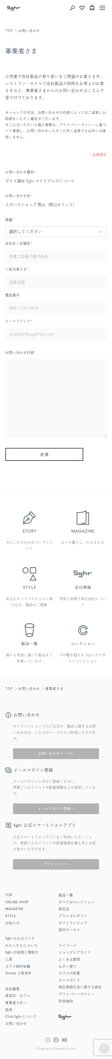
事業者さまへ (16, 1003)
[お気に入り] (82, 8)
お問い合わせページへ (56, 753)
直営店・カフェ (17, 996)
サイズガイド (69, 980)
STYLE (10, 916)
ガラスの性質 (69, 973)
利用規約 (66, 1001)
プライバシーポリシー (77, 994)
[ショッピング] (92, 8)
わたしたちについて (21, 945)
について (21, 1017)
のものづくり (20, 938)
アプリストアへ (56, 864)
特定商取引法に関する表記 (80, 987)
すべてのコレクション (77, 902)
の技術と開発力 (22, 952)
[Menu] (102, 8)
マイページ (68, 945)
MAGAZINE (14, 909)
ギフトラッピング (73, 923)
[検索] (72, 8)
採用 (9, 1010)
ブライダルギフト (73, 916)
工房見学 (18, 973)
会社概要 (12, 989)
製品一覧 (66, 895)
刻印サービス (69, 930)
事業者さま (54, 688)
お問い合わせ (29, 30)
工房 (9, 959)
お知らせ (12, 923)
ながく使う (68, 966)
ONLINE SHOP (17, 902)
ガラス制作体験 (17, 966)
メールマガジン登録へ (56, 808)
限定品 (64, 909)
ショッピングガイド (75, 952)
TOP (9, 30)
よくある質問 (69, 959)
